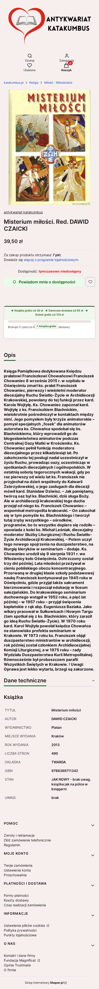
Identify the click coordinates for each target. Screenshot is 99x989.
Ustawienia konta (17, 870)
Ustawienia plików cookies (25, 925)
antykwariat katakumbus (23, 212)
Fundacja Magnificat (20, 960)
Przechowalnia (15, 875)
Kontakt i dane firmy (19, 955)
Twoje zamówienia (18, 865)
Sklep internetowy (44, 982)
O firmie (10, 970)
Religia (33, 82)
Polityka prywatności (20, 930)
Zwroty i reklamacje (19, 835)
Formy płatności (16, 895)
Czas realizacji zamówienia (25, 905)
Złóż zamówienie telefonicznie (27, 840)
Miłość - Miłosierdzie (58, 82)
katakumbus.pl (14, 82)
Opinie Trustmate (17, 965)
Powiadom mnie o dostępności (47, 282)
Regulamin (12, 845)
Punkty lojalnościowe (20, 935)
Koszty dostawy (16, 900)
